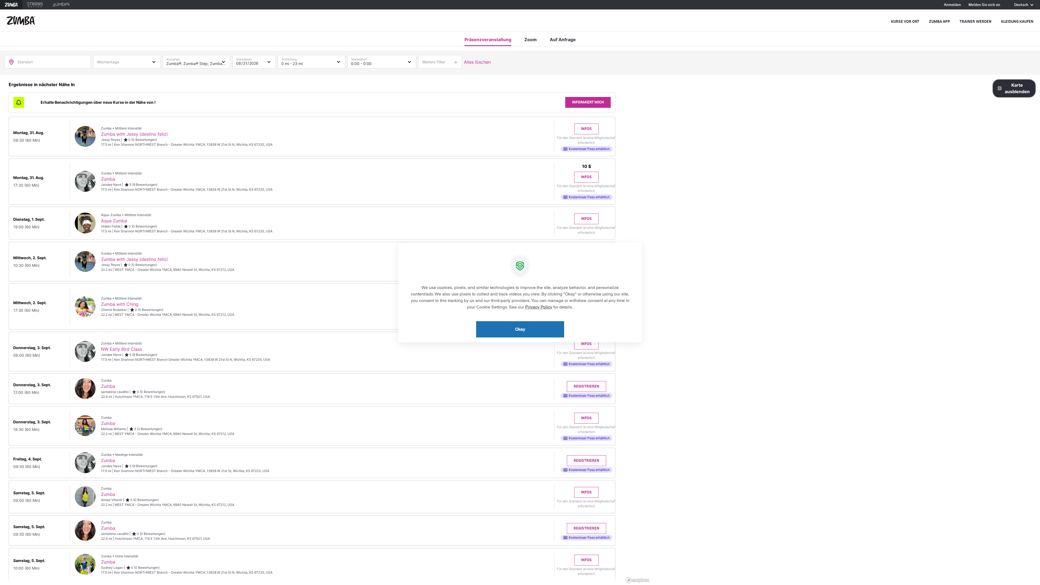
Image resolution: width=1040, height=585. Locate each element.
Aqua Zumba (114, 220)
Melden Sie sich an (984, 5)
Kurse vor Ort (905, 21)
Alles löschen (477, 62)
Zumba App (939, 21)
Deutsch (1021, 5)
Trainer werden (976, 21)
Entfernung (289, 58)
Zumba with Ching (119, 304)
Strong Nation (35, 4)
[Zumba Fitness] (20, 20)
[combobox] (127, 61)
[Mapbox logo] (637, 580)
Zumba (11, 4)
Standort (25, 62)
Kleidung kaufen (1017, 21)
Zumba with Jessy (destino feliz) (134, 134)
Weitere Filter (433, 62)
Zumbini (61, 4)
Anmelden (952, 5)
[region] (832, 330)
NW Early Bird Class (121, 349)
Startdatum (244, 58)
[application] (520, 292)
